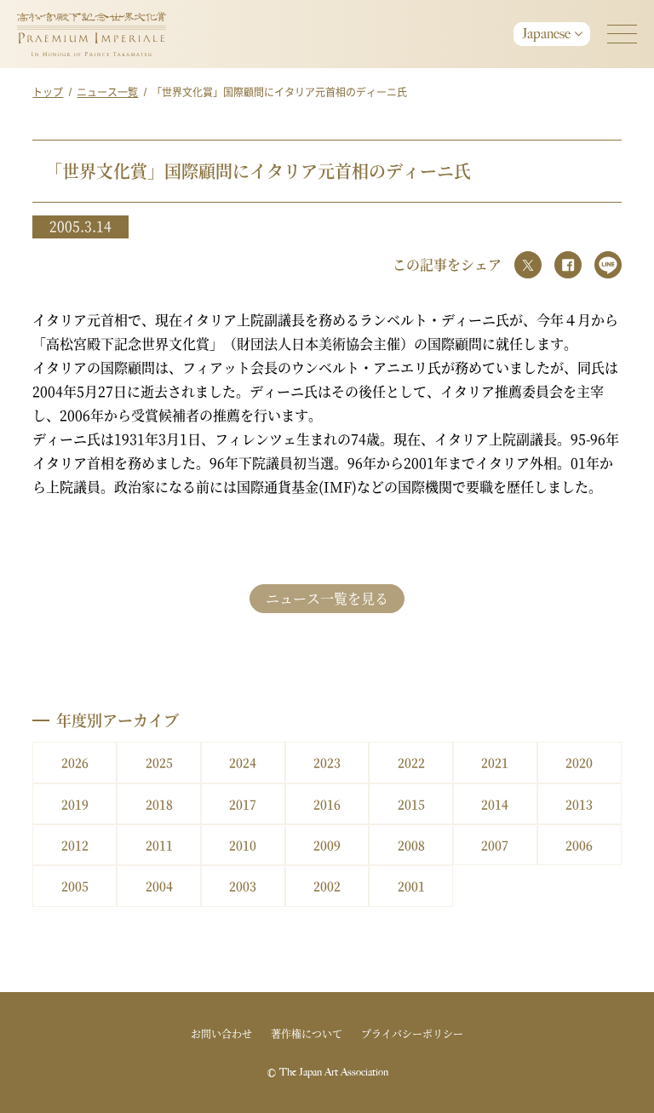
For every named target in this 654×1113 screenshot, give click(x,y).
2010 (242, 844)
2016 (327, 803)
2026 (75, 762)
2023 (327, 762)
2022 (411, 762)
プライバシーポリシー (412, 1033)
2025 (159, 762)
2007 (494, 844)
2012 (75, 844)
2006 (579, 844)
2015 (411, 803)
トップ (47, 91)
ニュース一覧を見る (327, 598)
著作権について (306, 1033)
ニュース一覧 (107, 91)
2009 (327, 844)
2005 (75, 885)
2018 (159, 803)
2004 (159, 885)
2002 (327, 885)
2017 (242, 803)
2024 (242, 762)
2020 (579, 762)
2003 (242, 885)
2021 (494, 762)
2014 (494, 803)
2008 (411, 844)
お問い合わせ (221, 1033)
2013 (579, 803)
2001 (411, 885)
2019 (75, 803)
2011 (159, 844)
